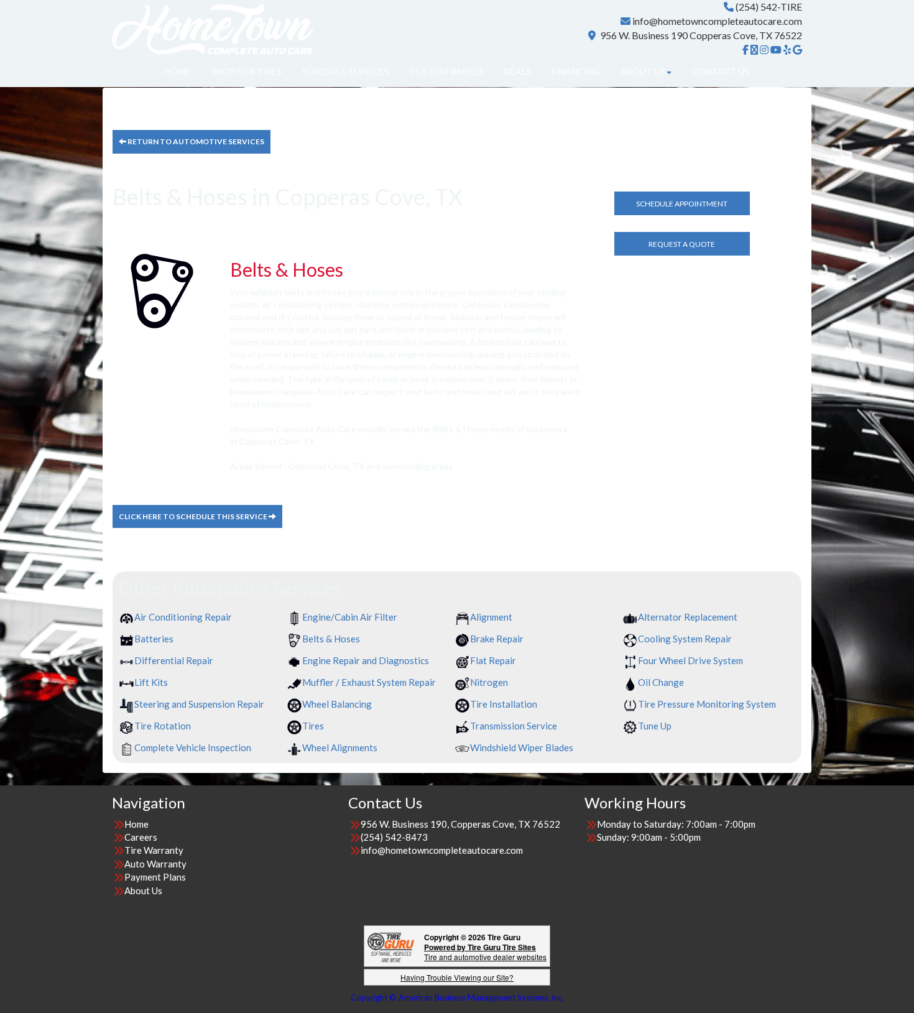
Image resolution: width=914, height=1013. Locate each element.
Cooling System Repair (685, 638)
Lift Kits (151, 682)
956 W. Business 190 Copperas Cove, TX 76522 (701, 35)
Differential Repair (173, 660)
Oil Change (661, 682)
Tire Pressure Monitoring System (707, 704)
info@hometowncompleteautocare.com (717, 21)
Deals (517, 71)
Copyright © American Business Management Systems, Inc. (457, 997)
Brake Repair (497, 638)
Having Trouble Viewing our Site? (457, 977)
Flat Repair (493, 660)
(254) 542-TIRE (769, 6)
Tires (313, 725)
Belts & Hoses (331, 638)
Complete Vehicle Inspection (192, 747)
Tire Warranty (153, 850)
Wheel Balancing (337, 704)
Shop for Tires (246, 71)
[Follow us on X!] (754, 50)
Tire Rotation (162, 725)
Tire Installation (503, 704)
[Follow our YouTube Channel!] (776, 50)
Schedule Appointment (681, 203)
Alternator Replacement (687, 616)
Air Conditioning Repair (183, 616)
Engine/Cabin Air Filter (349, 616)
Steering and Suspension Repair (199, 704)
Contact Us (720, 71)
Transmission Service (513, 725)
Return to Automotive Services (195, 141)
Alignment (491, 616)
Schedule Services (345, 71)
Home (178, 71)
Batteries (153, 638)
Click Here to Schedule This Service (194, 516)
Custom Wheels (447, 71)
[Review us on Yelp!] (787, 50)
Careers (140, 837)
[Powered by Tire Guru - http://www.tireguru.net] (390, 946)
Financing (576, 71)
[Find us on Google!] (797, 50)
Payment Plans (155, 876)
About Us (643, 71)
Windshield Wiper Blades (521, 747)
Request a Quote (682, 244)
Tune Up (655, 725)
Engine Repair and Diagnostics (365, 660)
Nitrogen (489, 682)
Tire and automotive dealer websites (485, 951)
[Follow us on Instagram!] (764, 50)
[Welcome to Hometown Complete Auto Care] (213, 26)
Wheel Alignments (339, 747)
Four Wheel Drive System (690, 660)
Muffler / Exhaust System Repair (369, 682)
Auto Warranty (155, 863)
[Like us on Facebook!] (745, 50)
